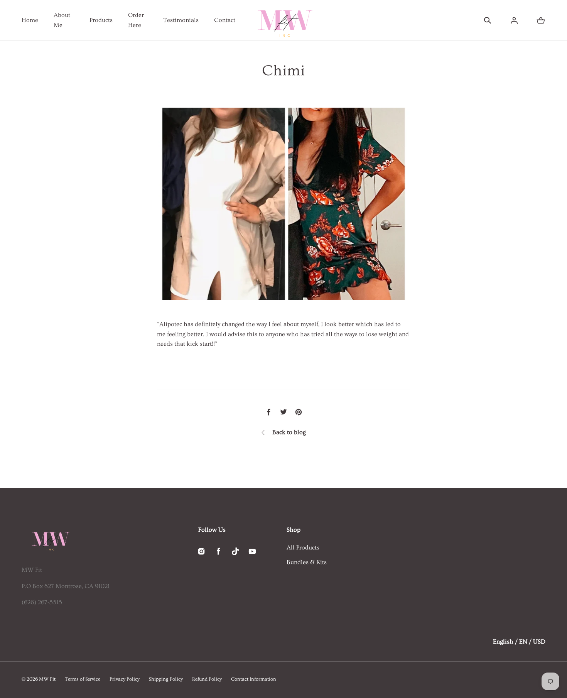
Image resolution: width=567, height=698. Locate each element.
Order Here (136, 20)
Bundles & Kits (307, 562)
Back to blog (289, 432)
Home (30, 20)
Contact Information (253, 679)
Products (101, 20)
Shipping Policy (166, 679)
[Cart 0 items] (540, 20)
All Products (303, 547)
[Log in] (514, 20)
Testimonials (181, 20)
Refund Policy (207, 679)
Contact (224, 20)
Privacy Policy (125, 679)
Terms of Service (82, 679)
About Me (62, 20)
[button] (487, 20)
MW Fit (47, 679)
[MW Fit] (283, 20)
